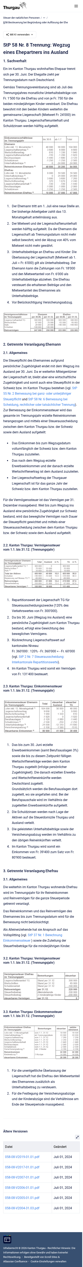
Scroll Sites (51, 1256)
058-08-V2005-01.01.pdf (22, 1198)
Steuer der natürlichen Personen (21, 17)
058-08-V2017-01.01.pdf (22, 1167)
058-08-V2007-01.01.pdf (22, 1177)
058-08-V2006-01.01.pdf (22, 1188)
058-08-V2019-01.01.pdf (22, 1157)
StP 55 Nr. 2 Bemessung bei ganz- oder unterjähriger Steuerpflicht (40, 393)
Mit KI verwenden (20, 34)
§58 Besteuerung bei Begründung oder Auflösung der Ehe (35, 22)
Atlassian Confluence (15, 1261)
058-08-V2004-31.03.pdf (22, 1208)
